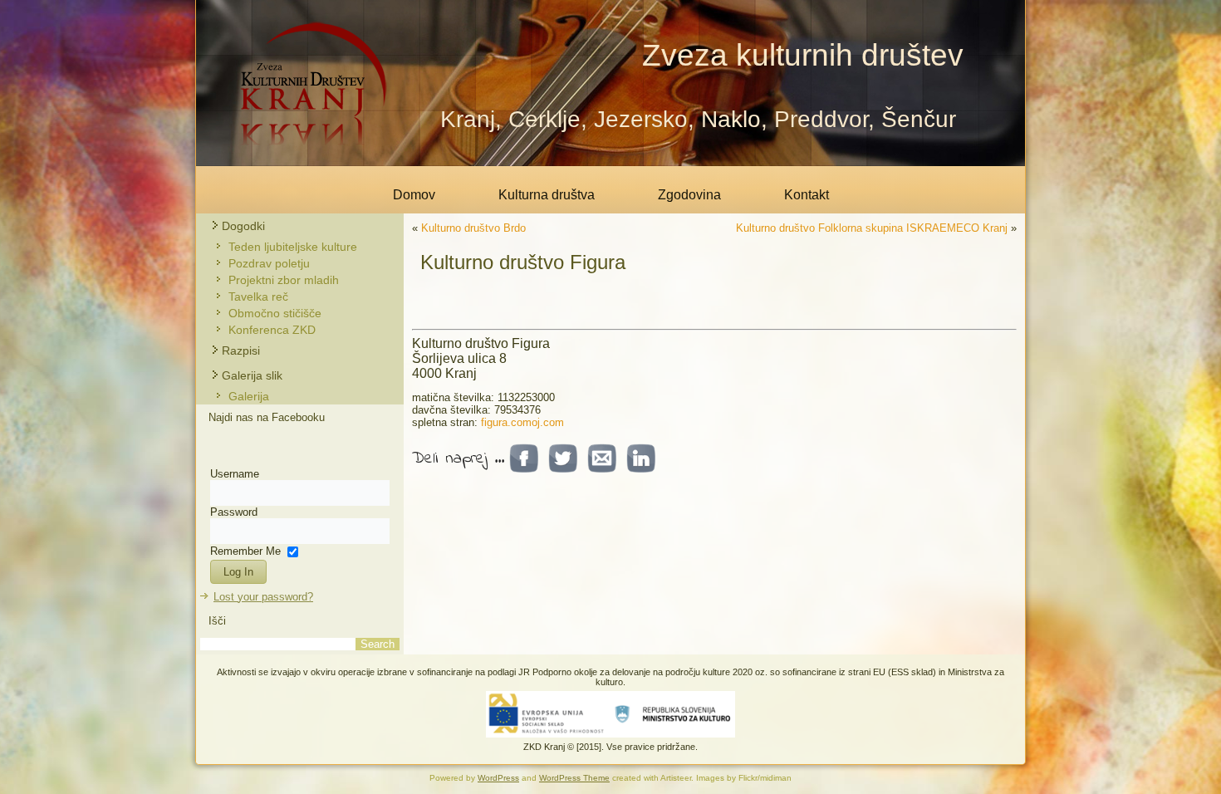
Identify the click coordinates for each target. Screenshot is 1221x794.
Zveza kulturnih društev (803, 55)
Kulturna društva (546, 195)
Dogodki (243, 226)
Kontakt (806, 195)
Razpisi (241, 350)
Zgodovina (689, 195)
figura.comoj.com (522, 422)
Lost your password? (263, 597)
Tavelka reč (258, 296)
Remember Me (245, 550)
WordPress (498, 777)
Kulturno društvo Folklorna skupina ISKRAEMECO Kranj (872, 228)
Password (233, 512)
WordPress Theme (574, 777)
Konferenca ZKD (272, 329)
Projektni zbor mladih (283, 280)
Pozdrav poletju (269, 263)
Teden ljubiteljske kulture (292, 246)
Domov (414, 195)
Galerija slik (252, 375)
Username (234, 474)
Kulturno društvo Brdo (473, 228)
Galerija (248, 396)
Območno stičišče (274, 313)
